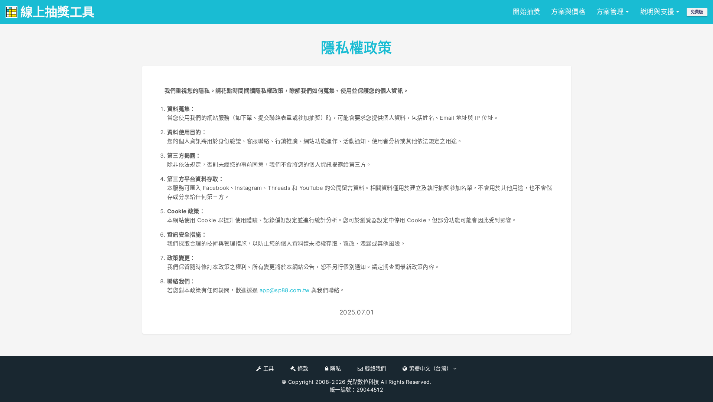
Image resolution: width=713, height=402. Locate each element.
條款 (302, 368)
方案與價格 (568, 12)
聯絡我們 (375, 368)
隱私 (335, 368)
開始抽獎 (526, 12)
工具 (268, 368)
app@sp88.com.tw (285, 290)
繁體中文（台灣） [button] (431, 368)
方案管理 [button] (610, 12)
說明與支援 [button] (657, 12)
